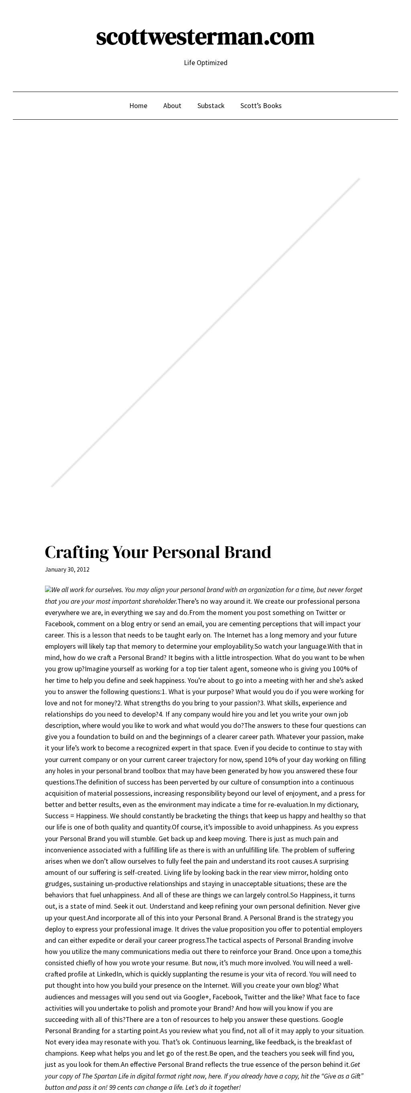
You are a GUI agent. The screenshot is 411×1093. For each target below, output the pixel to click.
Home (138, 105)
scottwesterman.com (205, 36)
